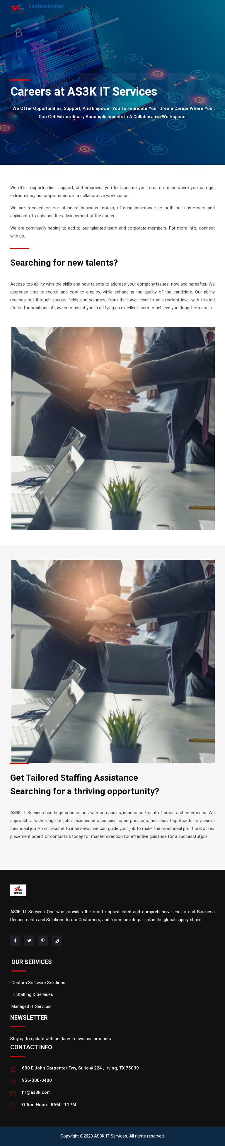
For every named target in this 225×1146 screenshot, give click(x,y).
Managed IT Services (31, 1006)
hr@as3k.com (36, 1092)
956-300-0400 (37, 1080)
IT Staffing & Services (32, 994)
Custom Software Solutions (38, 982)
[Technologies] (17, 8)
